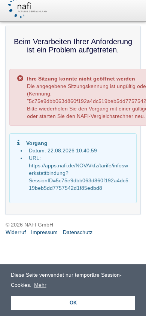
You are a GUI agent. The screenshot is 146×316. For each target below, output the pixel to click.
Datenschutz (77, 232)
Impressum (44, 232)
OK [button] (73, 303)
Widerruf (16, 232)
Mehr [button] (40, 285)
